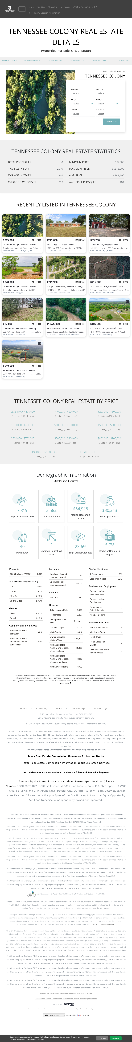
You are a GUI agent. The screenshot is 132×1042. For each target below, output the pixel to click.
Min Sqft (74, 110)
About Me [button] (52, 7)
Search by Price (77, 60)
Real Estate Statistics (32, 60)
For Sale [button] (41, 7)
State (54, 1009)
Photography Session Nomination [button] (44, 13)
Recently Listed (54, 60)
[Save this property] (40, 217)
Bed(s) (73, 99)
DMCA (59, 708)
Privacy (23, 708)
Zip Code (78, 1009)
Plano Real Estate (43, 1009)
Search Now (111, 121)
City (70, 1009)
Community (89, 1009)
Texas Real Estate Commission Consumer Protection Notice (66, 756)
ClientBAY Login (78, 708)
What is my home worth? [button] (85, 7)
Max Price (100, 89)
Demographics (99, 60)
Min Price (75, 89)
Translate (85, 1015)
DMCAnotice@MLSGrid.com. (103, 924)
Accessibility (42, 708)
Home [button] (31, 7)
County (62, 1009)
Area (98, 1009)
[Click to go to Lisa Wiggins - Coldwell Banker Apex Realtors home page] (11, 9)
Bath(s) (99, 99)
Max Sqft (100, 110)
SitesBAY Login (101, 708)
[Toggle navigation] (22, 9)
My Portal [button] (65, 7)
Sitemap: (30, 1009)
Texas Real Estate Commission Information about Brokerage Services (66, 999)
